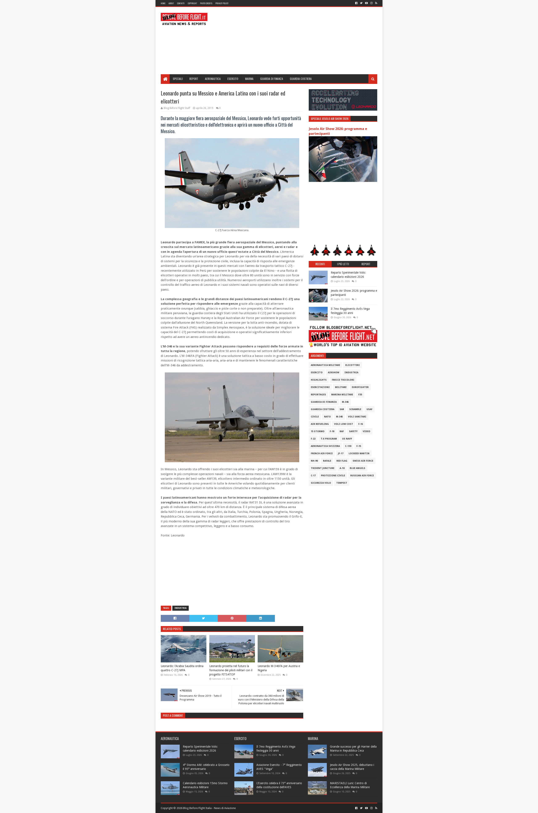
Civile (315, 416)
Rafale (327, 460)
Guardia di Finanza (271, 78)
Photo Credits (206, 3)
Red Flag (341, 460)
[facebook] (356, 3)
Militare (341, 387)
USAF (369, 409)
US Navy (347, 438)
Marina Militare (342, 394)
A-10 (342, 468)
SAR (342, 409)
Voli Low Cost (343, 424)
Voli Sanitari (357, 416)
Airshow (333, 372)
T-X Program (329, 438)
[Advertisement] (300, 40)
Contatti (181, 3)
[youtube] (366, 3)
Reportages (318, 394)
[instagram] (371, 3)
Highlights (319, 380)
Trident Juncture (322, 468)
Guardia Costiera (301, 78)
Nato (327, 416)
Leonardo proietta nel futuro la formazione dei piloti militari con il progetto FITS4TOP (230, 670)
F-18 (332, 431)
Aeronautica (213, 78)
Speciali (178, 78)
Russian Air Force (362, 475)
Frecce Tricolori (343, 380)
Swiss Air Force (363, 460)
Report (193, 78)
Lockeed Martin (359, 453)
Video (366, 431)
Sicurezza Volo (321, 483)
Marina (249, 78)
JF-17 (340, 453)
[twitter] (361, 3)
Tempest (341, 483)
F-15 (358, 446)
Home (163, 3)
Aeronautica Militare (325, 365)
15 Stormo (317, 431)
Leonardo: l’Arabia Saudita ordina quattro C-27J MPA (182, 668)
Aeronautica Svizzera (325, 446)
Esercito (232, 78)
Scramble (355, 409)
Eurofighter (360, 387)
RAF (342, 431)
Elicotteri (352, 365)
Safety (353, 431)
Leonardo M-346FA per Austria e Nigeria (279, 668)
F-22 (313, 438)
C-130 (348, 446)
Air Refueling (320, 424)
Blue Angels (357, 468)
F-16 (360, 424)
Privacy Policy (221, 3)
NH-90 (314, 460)
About (171, 3)
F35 (360, 394)
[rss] (375, 3)
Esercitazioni (320, 387)
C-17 (313, 475)
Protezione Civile (333, 475)
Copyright (192, 3)
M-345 (339, 416)
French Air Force (322, 453)
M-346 (345, 402)
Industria (180, 608)
